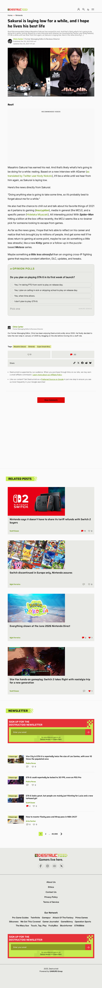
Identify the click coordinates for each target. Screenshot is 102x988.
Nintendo (19, 15)
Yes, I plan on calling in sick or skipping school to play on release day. (46, 290)
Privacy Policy (57, 739)
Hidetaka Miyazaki (37, 214)
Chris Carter (18, 39)
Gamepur (46, 917)
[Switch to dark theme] (88, 9)
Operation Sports (83, 921)
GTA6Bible (79, 925)
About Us (51, 882)
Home (10, 15)
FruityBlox (53, 925)
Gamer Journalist (51, 921)
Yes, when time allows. (24, 296)
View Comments (51, 400)
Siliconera (13, 921)
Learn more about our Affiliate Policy (47, 375)
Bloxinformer (66, 925)
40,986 (55, 834)
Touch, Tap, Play (39, 925)
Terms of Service (45, 739)
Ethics (51, 887)
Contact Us (51, 892)
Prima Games (81, 917)
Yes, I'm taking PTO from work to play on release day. (38, 284)
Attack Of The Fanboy (63, 917)
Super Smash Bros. (43, 347)
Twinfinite (35, 917)
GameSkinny (67, 921)
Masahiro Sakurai (20, 347)
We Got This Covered (30, 921)
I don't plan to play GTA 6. (26, 301)
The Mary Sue (22, 925)
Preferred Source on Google (52, 379)
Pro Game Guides (20, 917)
